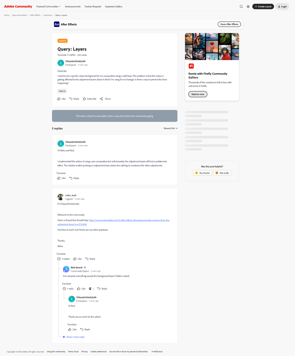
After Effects (35, 15)
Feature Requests (93, 6)
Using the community (56, 351)
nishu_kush (70, 195)
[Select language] (248, 6)
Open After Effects (229, 24)
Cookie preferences (98, 351)
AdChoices (158, 351)
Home (6, 15)
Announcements (73, 6)
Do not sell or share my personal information (128, 351)
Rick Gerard (76, 267)
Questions (48, 15)
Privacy (84, 351)
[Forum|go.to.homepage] (18, 6)
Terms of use (73, 351)
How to (62, 91)
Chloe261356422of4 (75, 61)
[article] (114, 160)
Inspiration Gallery (113, 6)
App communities (19, 15)
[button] (263, 6)
